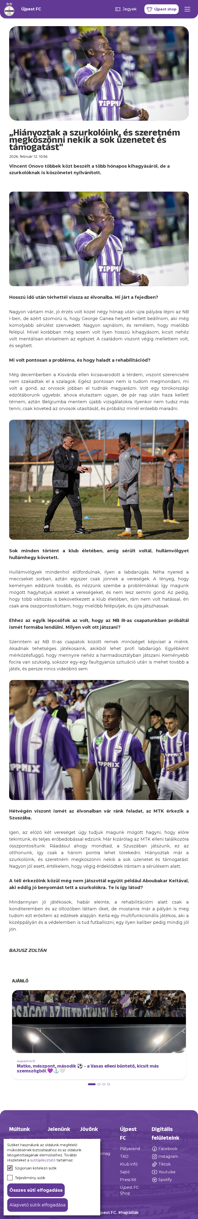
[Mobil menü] (187, 9)
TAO (124, 1156)
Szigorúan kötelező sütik (36, 1168)
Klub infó (129, 1164)
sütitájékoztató (43, 1160)
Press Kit (128, 1179)
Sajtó (125, 1172)
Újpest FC (31, 9)
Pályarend (130, 1148)
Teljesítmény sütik (30, 1178)
